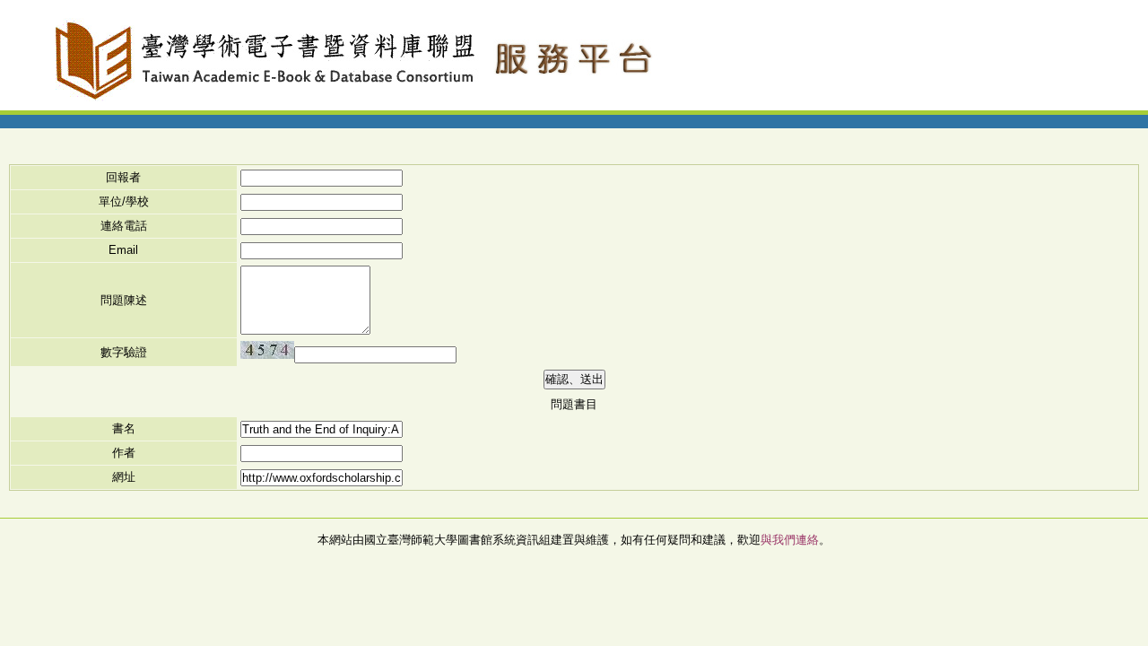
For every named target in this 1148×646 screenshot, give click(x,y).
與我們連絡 (790, 539)
